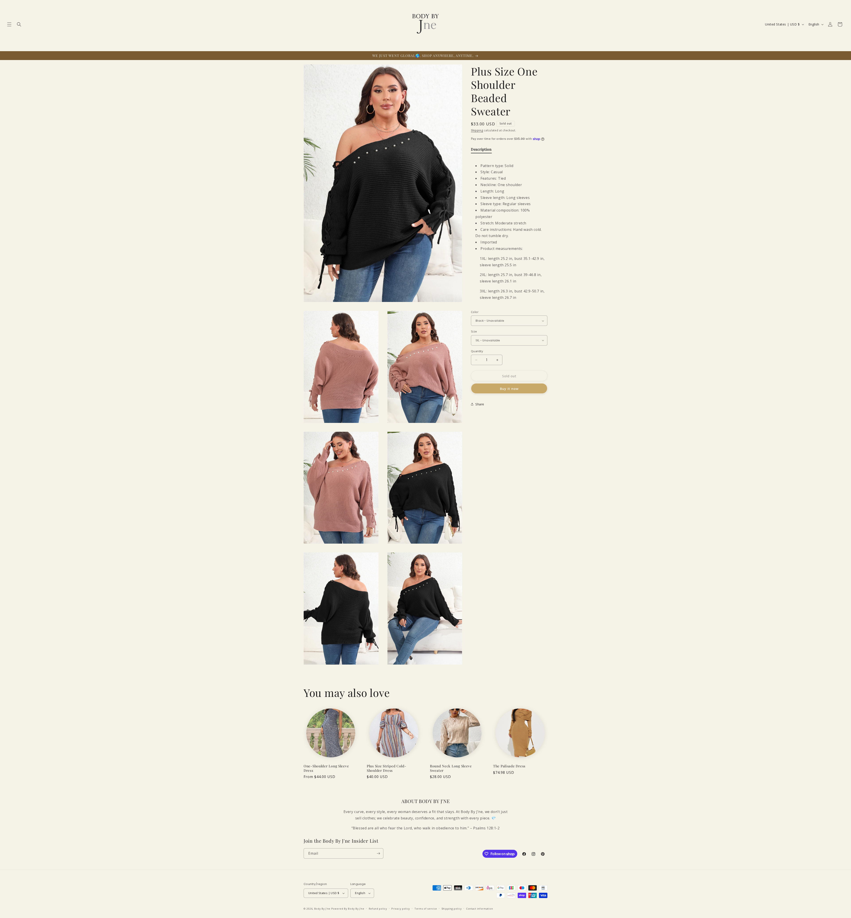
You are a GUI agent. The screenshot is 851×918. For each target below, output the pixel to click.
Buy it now (509, 388)
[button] (9, 24)
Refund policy (378, 908)
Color (474, 312)
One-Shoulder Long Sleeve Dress (326, 768)
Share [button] (479, 404)
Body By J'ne (322, 908)
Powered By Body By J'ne (347, 908)
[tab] (481, 150)
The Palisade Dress (509, 766)
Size (474, 331)
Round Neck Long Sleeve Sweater (451, 768)
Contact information (479, 908)
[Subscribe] (378, 853)
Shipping (477, 130)
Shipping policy (451, 908)
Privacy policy (400, 908)
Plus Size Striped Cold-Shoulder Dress (386, 768)
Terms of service (425, 908)
